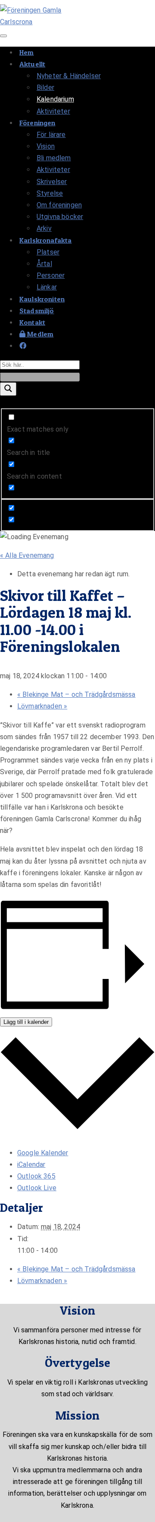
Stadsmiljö (36, 310)
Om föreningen (59, 205)
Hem (26, 52)
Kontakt (32, 322)
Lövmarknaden (42, 706)
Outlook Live (36, 1188)
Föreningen (37, 122)
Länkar (47, 287)
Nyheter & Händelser (69, 76)
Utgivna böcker (60, 217)
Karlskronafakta (45, 240)
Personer (51, 275)
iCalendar (31, 1164)
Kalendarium (55, 99)
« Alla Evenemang (27, 555)
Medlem (39, 334)
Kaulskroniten (42, 299)
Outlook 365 (36, 1176)
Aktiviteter (53, 111)
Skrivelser (52, 182)
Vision (46, 146)
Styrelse (50, 193)
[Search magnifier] (8, 389)
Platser (48, 252)
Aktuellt (32, 64)
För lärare (51, 134)
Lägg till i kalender (26, 1022)
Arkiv (44, 228)
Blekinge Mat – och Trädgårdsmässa (76, 694)
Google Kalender (42, 1153)
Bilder (45, 87)
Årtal (44, 264)
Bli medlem (54, 158)
